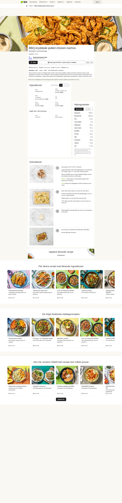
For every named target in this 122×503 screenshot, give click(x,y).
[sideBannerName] (83, 91)
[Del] (91, 62)
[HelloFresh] (24, 2)
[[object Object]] (87, 62)
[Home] (27, 6)
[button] (49, 85)
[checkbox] (29, 54)
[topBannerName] (61, 12)
